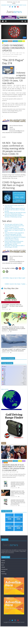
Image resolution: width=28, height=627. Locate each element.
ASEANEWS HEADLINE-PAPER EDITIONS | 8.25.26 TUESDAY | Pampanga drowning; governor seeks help (18, 484)
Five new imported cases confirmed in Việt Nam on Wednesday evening (14, 216)
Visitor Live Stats (4, 389)
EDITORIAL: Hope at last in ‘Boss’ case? (13, 278)
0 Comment (20, 52)
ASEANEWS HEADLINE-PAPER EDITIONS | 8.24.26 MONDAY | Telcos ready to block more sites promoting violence (18, 502)
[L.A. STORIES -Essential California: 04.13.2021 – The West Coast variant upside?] (10, 291)
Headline (3, 560)
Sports (2, 565)
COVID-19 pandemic (6, 54)
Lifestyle (3, 567)
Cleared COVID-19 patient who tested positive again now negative (15, 230)
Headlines (15, 41)
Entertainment (4, 569)
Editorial (3, 562)
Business (3, 571)
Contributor (13, 52)
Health (20, 41)
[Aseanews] (2, 21)
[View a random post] (25, 21)
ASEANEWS (5, 41)
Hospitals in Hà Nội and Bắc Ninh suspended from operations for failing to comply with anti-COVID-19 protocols (15, 238)
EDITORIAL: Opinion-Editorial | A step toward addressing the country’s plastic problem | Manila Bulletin (13, 328)
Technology (3, 573)
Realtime (8, 409)
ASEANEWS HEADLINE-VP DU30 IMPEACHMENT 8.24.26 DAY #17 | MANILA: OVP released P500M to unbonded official (13, 467)
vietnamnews (14, 56)
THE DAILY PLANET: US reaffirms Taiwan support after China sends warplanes (13, 350)
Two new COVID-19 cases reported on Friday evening (14, 206)
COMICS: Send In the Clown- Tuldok (16, 284)
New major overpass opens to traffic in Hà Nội (14, 246)
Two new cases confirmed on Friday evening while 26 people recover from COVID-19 (14, 226)
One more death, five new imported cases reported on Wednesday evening (15, 213)
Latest (20, 461)
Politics (5, 462)
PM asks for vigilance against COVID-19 (15, 208)
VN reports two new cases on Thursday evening (15, 210)
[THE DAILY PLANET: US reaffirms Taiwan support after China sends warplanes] (14, 335)
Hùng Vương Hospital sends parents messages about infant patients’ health (14, 243)
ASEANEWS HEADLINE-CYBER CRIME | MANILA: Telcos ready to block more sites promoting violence (18, 493)
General (10, 41)
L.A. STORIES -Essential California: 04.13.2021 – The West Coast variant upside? (12, 306)
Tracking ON (13, 409)
